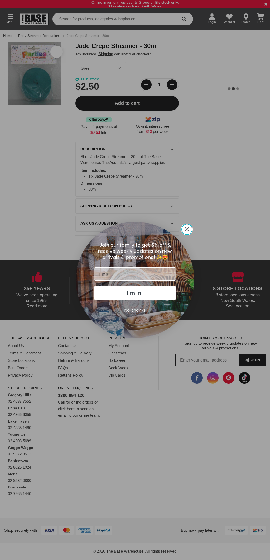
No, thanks (135, 310)
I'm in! (135, 293)
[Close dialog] (187, 229)
